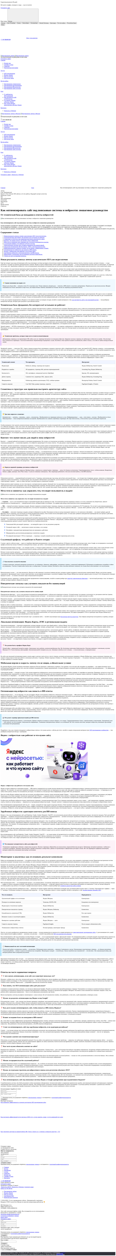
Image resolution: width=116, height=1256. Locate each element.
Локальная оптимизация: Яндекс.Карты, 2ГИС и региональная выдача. (24, 246)
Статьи (6, 1172)
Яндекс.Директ (8, 75)
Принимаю (60, 1254)
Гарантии (7, 66)
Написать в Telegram (10, 110)
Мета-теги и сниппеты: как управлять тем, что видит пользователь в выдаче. (26, 242)
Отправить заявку (6, 58)
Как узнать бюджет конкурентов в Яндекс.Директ (13, 104)
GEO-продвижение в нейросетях (99, 730)
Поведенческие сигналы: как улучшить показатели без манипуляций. (24, 245)
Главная (3, 60)
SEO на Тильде (8, 76)
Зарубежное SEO (9, 1196)
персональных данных (34, 1097)
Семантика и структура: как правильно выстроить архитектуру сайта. (24, 239)
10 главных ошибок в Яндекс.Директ (9, 101)
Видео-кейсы (4, 81)
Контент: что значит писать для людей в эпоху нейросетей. (21, 240)
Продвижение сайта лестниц (12, 88)
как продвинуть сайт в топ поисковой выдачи (85, 300)
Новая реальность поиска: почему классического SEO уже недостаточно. (25, 236)
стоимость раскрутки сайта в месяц (70, 885)
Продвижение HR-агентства (12, 87)
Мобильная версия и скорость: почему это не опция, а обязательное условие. (26, 248)
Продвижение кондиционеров (13, 85)
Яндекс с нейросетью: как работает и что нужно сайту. (20, 251)
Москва (3, 23)
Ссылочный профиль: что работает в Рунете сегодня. (19, 243)
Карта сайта (4, 1217)
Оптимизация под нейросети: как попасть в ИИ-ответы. (20, 250)
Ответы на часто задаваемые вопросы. (15, 256)
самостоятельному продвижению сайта (84, 932)
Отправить (4, 1235)
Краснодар (53, 23)
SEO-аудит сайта (9, 78)
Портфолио (7, 1170)
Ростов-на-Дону (61, 23)
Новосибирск (25, 23)
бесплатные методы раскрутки (69, 616)
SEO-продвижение (9, 73)
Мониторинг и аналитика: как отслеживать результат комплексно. (23, 254)
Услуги (3, 70)
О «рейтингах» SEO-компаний (8, 95)
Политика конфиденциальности (10, 1214)
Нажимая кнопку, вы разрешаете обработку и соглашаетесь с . (37, 1097)
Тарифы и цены (8, 64)
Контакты (3, 108)
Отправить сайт (5, 8)
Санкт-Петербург (11, 23)
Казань (19, 23)
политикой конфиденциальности (61, 1097)
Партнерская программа (11, 67)
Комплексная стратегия (11, 1197)
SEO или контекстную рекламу (62, 934)
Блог (2, 91)
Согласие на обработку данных (10, 1215)
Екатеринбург (34, 23)
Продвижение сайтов (10, 1191)
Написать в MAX (6, 1187)
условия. (62, 1252)
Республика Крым (71, 23)
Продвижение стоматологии (12, 84)
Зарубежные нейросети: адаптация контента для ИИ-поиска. (21, 253)
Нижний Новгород (43, 23)
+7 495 (5, 39)
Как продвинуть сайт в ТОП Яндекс (10, 98)
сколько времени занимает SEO (92, 890)
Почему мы (7, 63)
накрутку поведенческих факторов (77, 578)
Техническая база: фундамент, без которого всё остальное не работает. (24, 237)
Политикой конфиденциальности (31, 1212)
